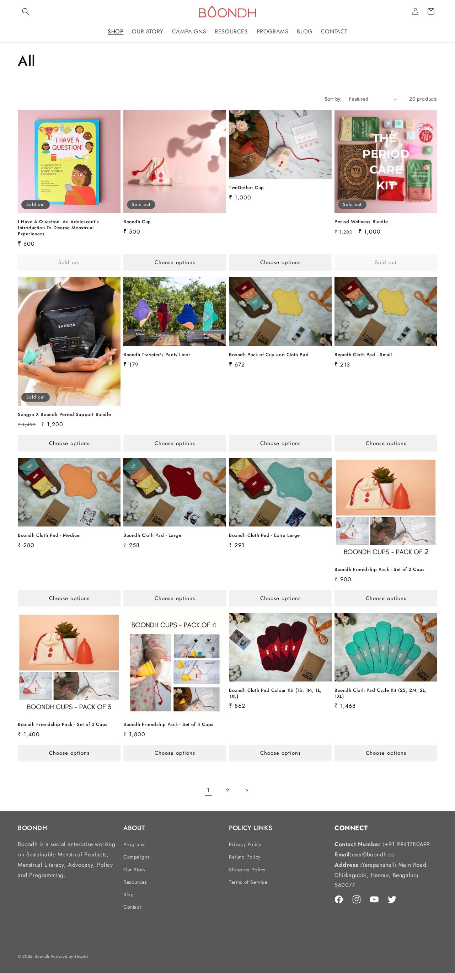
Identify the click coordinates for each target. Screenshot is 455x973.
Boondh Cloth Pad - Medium (49, 536)
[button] (25, 11)
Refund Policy (245, 856)
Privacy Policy (245, 844)
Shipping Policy (247, 869)
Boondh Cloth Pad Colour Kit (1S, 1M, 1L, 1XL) (275, 694)
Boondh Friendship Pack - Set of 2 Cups (379, 570)
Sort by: (333, 98)
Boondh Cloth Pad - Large (152, 536)
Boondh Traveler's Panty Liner (156, 355)
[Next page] (247, 790)
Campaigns (136, 856)
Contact (132, 906)
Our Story (134, 869)
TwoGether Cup (246, 188)
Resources (135, 882)
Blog (128, 894)
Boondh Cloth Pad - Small (363, 355)
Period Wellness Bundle (361, 222)
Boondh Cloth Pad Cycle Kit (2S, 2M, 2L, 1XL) (380, 694)
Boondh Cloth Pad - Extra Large (264, 536)
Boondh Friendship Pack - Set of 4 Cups (168, 725)
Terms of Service (248, 882)
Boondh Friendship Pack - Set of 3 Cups (63, 725)
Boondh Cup (137, 222)
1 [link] (208, 790)
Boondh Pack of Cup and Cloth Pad (269, 355)
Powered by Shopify (70, 956)
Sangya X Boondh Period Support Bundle (64, 415)
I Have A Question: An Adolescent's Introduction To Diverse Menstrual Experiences (58, 228)
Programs (134, 844)
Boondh (42, 956)
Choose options (175, 262)
